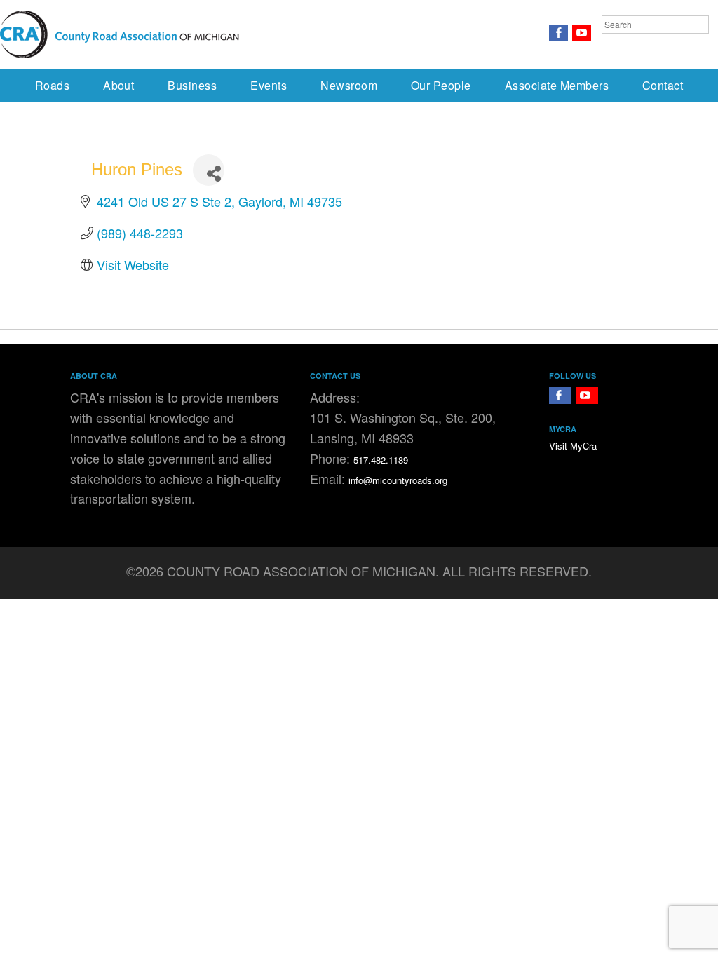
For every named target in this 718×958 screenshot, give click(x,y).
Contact (662, 85)
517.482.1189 (380, 459)
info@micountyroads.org (397, 480)
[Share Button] (208, 170)
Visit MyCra (573, 445)
